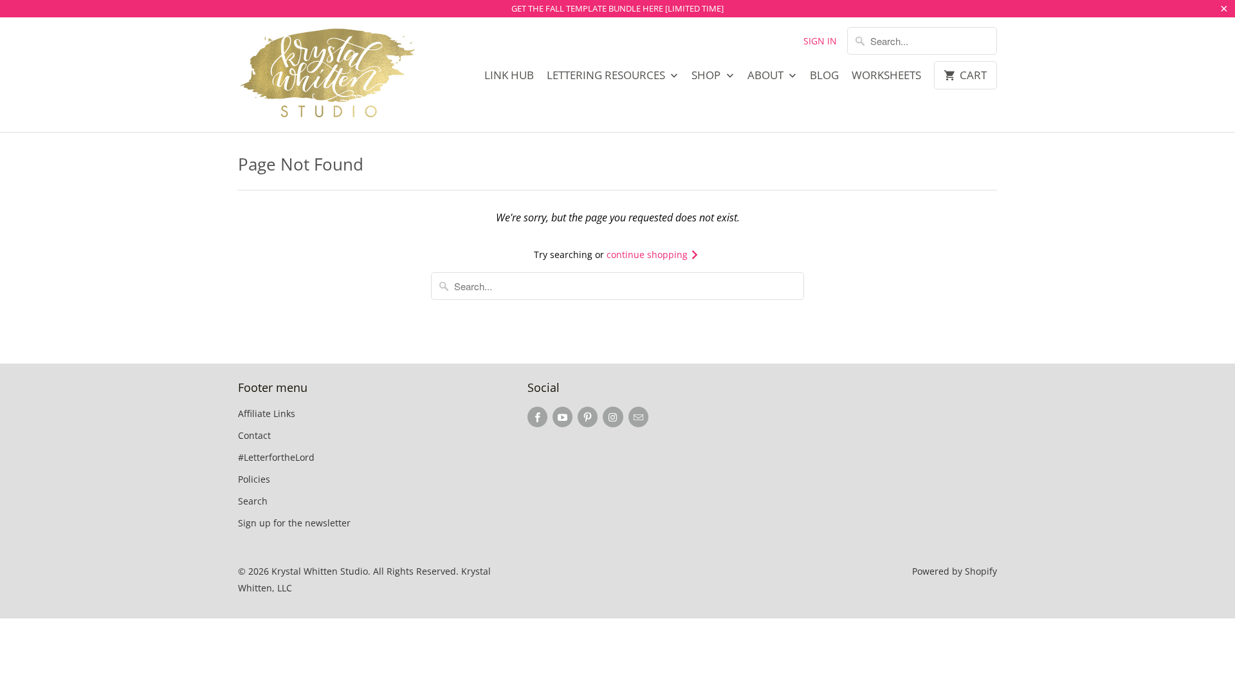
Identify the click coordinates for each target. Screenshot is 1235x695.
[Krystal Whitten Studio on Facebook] (537, 417)
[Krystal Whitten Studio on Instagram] (613, 417)
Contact (254, 435)
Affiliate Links (266, 413)
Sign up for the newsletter (294, 523)
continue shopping (648, 254)
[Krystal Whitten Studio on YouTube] (562, 417)
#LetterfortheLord (276, 457)
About (766, 75)
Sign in (820, 41)
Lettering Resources (607, 75)
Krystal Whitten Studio (319, 571)
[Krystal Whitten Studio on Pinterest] (588, 417)
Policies (254, 479)
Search (253, 501)
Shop (707, 75)
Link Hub (509, 75)
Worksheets (886, 75)
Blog (824, 75)
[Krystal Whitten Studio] (328, 74)
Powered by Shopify (954, 571)
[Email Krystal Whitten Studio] (638, 417)
